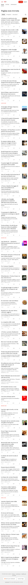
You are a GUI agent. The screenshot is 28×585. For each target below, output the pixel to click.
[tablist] (9, 14)
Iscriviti (20, 2)
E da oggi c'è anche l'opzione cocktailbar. (10, 562)
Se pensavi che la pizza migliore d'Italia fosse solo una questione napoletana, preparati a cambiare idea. (10, 134)
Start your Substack (10, 578)
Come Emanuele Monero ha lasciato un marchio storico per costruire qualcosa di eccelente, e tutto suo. (10, 268)
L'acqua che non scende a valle (10, 30)
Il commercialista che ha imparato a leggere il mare (8, 142)
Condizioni (18, 574)
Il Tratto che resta (6, 59)
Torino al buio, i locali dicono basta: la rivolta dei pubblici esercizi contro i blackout (9, 227)
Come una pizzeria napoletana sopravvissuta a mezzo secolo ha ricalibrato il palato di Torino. (8, 303)
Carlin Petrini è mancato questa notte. (10, 424)
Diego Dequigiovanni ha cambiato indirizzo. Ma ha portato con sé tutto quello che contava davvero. (9, 538)
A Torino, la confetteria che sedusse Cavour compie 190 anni (10, 19)
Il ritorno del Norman (7, 513)
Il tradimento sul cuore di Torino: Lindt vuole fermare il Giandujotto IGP (10, 364)
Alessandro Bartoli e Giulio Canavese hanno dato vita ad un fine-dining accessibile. (9, 178)
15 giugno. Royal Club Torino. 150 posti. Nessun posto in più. (10, 379)
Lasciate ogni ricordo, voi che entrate (9, 410)
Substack (7, 582)
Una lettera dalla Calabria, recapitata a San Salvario (8, 487)
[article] (14, 22)
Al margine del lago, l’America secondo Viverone (9, 107)
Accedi (25, 2)
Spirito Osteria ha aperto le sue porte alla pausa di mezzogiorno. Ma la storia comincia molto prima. (10, 334)
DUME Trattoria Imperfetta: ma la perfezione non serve (10, 546)
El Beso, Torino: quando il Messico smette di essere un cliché (10, 523)
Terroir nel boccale (6, 39)
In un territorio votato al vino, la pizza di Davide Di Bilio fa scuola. (10, 293)
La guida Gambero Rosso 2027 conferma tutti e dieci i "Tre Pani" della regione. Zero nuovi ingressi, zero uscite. (10, 258)
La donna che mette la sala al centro (9, 456)
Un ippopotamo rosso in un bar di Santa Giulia (10, 70)
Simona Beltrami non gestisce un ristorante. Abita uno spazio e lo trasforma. (9, 459)
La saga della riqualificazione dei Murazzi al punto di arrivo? (10, 96)
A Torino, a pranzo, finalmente (9, 332)
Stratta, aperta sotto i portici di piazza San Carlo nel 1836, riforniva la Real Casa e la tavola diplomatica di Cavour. (10, 22)
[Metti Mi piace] (2, 196)
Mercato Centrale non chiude (9, 342)
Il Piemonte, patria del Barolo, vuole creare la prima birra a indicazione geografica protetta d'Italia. (9, 42)
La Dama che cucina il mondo (9, 477)
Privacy (13, 574)
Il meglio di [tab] (8, 14)
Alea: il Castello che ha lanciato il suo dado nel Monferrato (10, 175)
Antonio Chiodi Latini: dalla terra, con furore (9, 502)
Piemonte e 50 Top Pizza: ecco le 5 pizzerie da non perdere (10, 130)
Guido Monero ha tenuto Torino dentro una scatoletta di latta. (10, 52)
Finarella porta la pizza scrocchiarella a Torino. (10, 399)
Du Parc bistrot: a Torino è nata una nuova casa (10, 535)
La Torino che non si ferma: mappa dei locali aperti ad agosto (10, 81)
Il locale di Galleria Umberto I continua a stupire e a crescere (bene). (10, 550)
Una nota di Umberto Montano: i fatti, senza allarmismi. (10, 344)
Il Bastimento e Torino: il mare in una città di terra (10, 276)
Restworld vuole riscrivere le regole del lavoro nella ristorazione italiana (9, 444)
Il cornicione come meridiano (9, 300)
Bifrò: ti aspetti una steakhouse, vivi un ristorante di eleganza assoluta (10, 559)
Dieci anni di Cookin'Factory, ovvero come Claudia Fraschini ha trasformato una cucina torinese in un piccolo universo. (10, 479)
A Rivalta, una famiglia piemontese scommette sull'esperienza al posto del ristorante (9, 200)
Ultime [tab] (3, 14)
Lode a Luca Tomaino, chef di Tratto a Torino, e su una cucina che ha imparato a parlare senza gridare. (10, 62)
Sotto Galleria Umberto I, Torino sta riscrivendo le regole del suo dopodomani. (9, 413)
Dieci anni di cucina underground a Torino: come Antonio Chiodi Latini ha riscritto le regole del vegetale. (10, 505)
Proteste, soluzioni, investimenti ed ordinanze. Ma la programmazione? (9, 231)
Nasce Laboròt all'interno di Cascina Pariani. (9, 205)
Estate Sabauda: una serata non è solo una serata (10, 376)
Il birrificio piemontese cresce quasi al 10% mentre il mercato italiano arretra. (10, 191)
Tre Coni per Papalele (7, 266)
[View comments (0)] (8, 26)
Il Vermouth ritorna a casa (8, 386)
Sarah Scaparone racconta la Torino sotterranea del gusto (9, 152)
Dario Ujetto (7, 24)
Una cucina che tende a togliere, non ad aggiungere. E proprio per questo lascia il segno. (10, 280)
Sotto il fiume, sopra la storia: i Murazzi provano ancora (10, 93)
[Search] (25, 14)
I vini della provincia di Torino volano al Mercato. (10, 167)
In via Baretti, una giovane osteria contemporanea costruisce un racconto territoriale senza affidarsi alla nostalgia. (10, 122)
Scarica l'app (21, 578)
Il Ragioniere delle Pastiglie (9, 49)
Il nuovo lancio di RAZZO (8, 467)
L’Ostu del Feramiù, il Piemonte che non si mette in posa (10, 119)
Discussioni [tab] (15, 14)
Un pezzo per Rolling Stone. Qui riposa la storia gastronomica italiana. (10, 155)
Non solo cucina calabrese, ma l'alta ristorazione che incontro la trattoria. (9, 491)
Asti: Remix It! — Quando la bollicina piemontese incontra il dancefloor (10, 243)
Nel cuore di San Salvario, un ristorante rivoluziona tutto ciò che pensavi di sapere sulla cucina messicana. (10, 527)
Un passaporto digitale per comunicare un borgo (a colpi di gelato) (10, 214)
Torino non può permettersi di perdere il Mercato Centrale (10, 352)
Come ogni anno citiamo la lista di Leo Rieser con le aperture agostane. (10, 85)
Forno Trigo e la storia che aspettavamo (8, 431)
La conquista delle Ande (8, 322)
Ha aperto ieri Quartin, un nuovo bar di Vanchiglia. (10, 73)
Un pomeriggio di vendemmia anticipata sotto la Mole (9, 163)
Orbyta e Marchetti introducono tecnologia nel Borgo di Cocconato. (9, 218)
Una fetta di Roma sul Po (8, 396)
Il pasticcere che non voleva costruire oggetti (9, 311)
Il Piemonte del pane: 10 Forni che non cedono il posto (10, 255)
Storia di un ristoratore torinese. (8, 144)
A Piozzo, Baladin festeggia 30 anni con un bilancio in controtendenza (9, 187)
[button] (2, 4)
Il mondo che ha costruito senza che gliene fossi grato (10, 421)
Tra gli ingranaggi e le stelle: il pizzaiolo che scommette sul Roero (9, 289)
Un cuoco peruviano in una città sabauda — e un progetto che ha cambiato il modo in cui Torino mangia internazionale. (10, 324)
